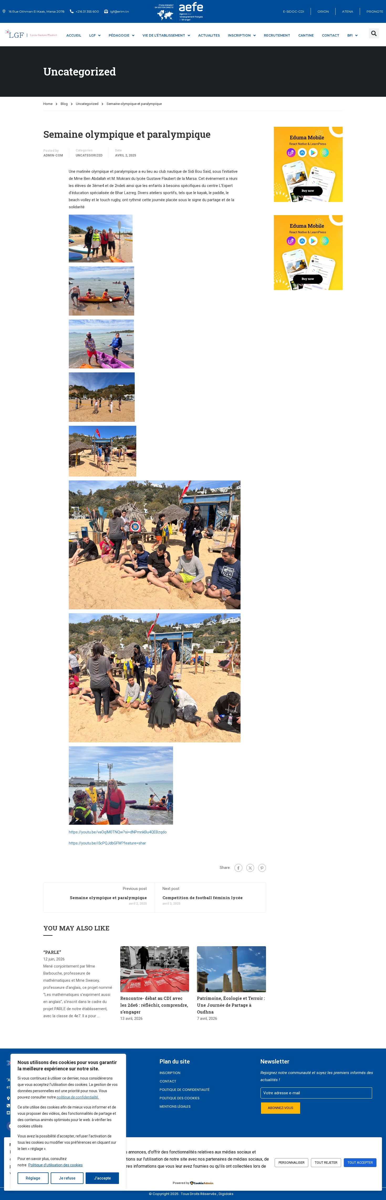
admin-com (53, 155)
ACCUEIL (73, 35)
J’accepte (102, 1178)
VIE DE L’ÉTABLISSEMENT (164, 35)
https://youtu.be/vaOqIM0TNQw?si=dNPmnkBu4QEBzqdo (118, 832)
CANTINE (306, 35)
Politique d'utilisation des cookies (55, 1165)
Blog (64, 104)
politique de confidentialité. (78, 1097)
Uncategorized (87, 104)
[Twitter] (250, 868)
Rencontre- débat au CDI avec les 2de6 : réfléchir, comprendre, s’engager (154, 1004)
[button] (374, 33)
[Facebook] (238, 868)
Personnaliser (292, 1162)
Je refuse (67, 1178)
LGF (92, 35)
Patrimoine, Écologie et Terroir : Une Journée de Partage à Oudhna (231, 1004)
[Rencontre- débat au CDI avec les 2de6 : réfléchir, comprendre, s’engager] (154, 969)
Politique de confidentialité (185, 1089)
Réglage (33, 1178)
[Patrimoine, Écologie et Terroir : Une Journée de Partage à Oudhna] (231, 969)
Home (48, 104)
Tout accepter (360, 1162)
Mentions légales (175, 1106)
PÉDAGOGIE (119, 35)
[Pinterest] (262, 868)
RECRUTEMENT (277, 35)
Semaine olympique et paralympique (108, 897)
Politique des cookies (180, 1098)
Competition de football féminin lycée (203, 897)
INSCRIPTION (170, 1072)
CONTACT (330, 35)
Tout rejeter (326, 1162)
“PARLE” (52, 952)
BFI (350, 35)
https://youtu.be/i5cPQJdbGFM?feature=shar (107, 843)
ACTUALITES (209, 35)
